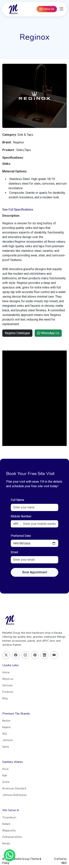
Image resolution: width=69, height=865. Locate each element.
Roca (5, 769)
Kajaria (6, 727)
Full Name (17, 500)
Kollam (6, 824)
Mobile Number (21, 516)
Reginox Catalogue (17, 333)
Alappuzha (9, 830)
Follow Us (48, 8)
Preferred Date (21, 536)
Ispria (5, 746)
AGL (4, 733)
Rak (4, 775)
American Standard (14, 788)
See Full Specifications (17, 209)
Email (14, 552)
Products (7, 692)
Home (6, 672)
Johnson (7, 740)
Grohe (6, 782)
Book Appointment (34, 572)
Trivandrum (9, 817)
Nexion (6, 720)
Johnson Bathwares (14, 795)
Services (7, 685)
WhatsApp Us (49, 333)
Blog (5, 698)
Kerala (6, 843)
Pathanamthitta (12, 837)
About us (7, 679)
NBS (64, 862)
